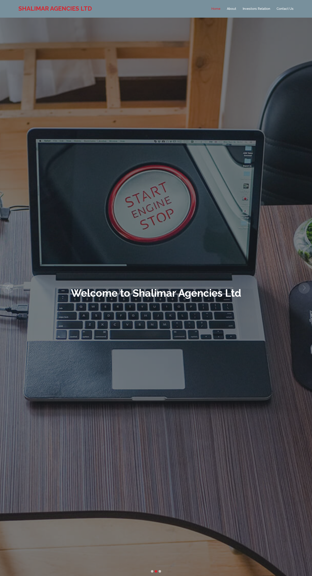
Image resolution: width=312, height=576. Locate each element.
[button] (8, 288)
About (231, 9)
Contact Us (285, 9)
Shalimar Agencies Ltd (55, 8)
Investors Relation (256, 9)
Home (216, 9)
